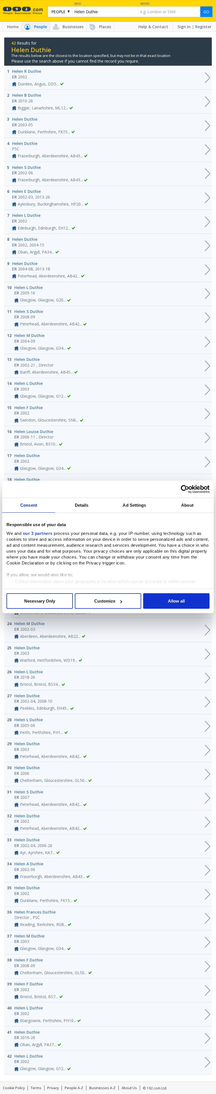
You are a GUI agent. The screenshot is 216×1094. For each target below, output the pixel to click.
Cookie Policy (14, 1088)
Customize (104, 601)
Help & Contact (153, 26)
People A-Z (74, 1088)
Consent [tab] (28, 505)
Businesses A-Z (102, 1088)
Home (13, 26)
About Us (129, 1088)
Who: (78, 4)
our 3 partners (38, 533)
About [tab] (187, 505)
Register (203, 26)
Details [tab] (82, 505)
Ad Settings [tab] (134, 505)
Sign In (184, 26)
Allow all (176, 601)
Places (105, 26)
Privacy (53, 1088)
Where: (145, 4)
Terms (36, 1088)
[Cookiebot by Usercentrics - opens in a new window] (185, 489)
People (40, 26)
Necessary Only (39, 601)
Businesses (73, 26)
